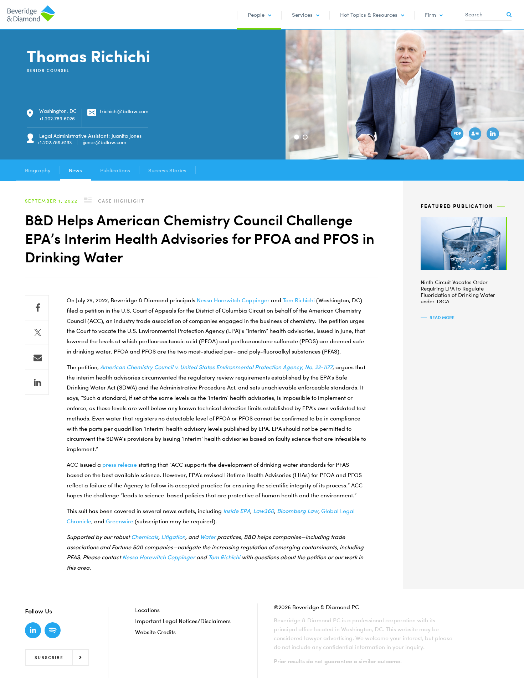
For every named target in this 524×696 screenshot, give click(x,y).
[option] (405, 94)
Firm (430, 14)
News (75, 170)
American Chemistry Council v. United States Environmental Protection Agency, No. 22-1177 (216, 367)
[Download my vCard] (476, 134)
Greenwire (119, 521)
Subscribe (49, 657)
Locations (147, 610)
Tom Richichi (299, 300)
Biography (38, 170)
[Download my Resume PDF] (458, 134)
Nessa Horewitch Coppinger (233, 300)
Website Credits (155, 632)
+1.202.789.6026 (57, 118)
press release (119, 464)
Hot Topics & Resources (368, 14)
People (256, 14)
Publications (115, 170)
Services (302, 14)
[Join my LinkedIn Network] (494, 134)
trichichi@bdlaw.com (124, 111)
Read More (442, 317)
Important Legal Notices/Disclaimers (183, 621)
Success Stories (167, 170)
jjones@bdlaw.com (104, 142)
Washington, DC (58, 111)
